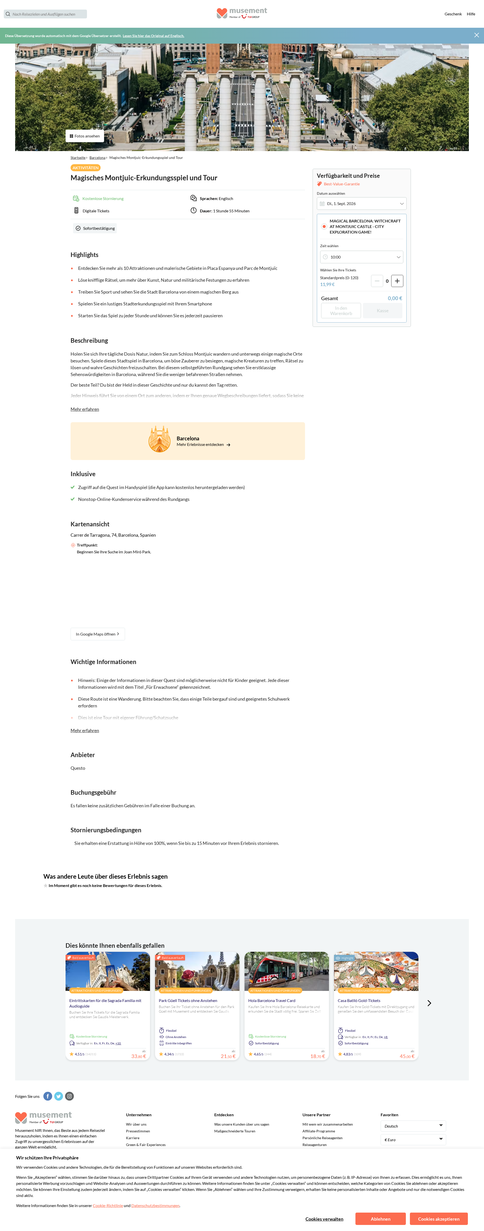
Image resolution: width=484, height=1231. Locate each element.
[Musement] (242, 14)
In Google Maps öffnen (96, 634)
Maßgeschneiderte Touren (234, 1131)
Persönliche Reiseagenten (322, 1138)
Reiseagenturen (314, 1144)
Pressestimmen (138, 1131)
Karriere (132, 1138)
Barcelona (97, 157)
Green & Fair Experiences (146, 1144)
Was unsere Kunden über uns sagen (241, 1124)
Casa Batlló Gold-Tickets (359, 1000)
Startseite (78, 157)
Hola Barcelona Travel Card (271, 1000)
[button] (362, 226)
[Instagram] (69, 1096)
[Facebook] (47, 1096)
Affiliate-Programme (318, 1131)
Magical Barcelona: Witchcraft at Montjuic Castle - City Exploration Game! (365, 226)
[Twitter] (58, 1096)
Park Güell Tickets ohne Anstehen (188, 1000)
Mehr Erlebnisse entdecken (201, 444)
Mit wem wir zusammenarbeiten (327, 1124)
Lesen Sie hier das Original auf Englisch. (153, 36)
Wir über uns (136, 1124)
